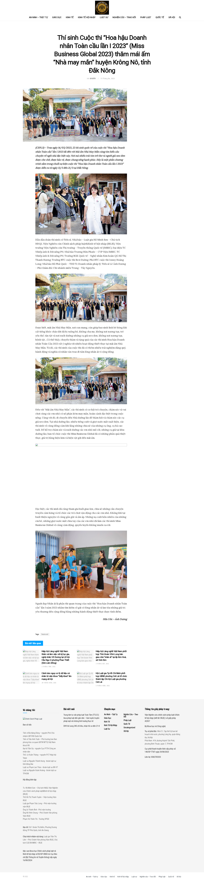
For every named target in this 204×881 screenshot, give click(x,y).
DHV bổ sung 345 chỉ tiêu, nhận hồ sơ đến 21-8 (82, 726)
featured (44, 634)
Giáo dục (56, 17)
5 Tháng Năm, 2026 (102, 686)
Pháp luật (145, 17)
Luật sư (104, 17)
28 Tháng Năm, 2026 (49, 683)
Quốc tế (160, 17)
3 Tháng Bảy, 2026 (102, 664)
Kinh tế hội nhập (86, 17)
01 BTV (93, 78)
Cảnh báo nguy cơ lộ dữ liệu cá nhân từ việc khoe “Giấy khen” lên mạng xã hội (56, 676)
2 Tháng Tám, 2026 (48, 667)
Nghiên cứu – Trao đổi (124, 17)
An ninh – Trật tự (38, 17)
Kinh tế (70, 17)
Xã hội (171, 17)
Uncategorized (129, 727)
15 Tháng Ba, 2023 (107, 78)
